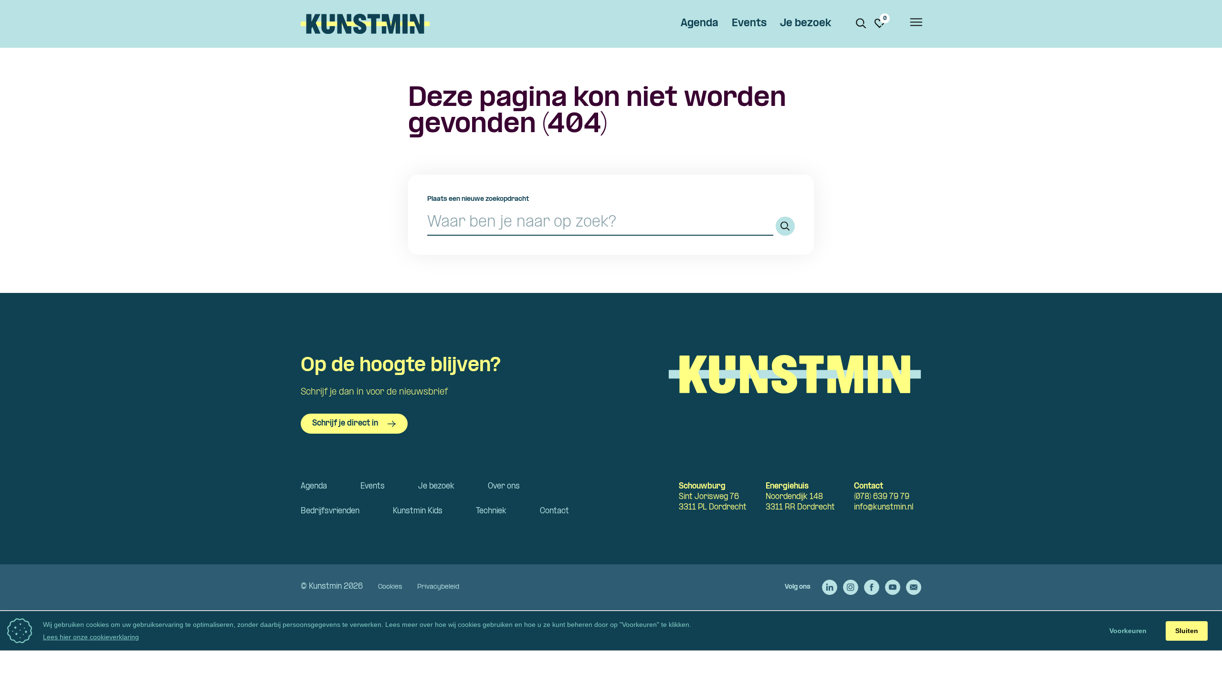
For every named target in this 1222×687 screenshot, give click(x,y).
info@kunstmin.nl (883, 507)
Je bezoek (805, 23)
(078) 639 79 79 (881, 497)
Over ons (504, 486)
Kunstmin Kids (417, 511)
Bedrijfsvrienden (330, 511)
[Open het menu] (915, 24)
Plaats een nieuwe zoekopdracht (478, 199)
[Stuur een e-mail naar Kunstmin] (913, 587)
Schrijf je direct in (345, 423)
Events (749, 23)
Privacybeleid (438, 587)
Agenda (699, 23)
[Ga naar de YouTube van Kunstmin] (892, 587)
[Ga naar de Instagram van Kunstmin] (850, 587)
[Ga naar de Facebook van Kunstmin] (871, 587)
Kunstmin (365, 24)
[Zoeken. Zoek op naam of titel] (861, 23)
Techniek (491, 511)
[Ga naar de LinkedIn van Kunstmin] (829, 587)
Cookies (390, 587)
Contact (554, 511)
